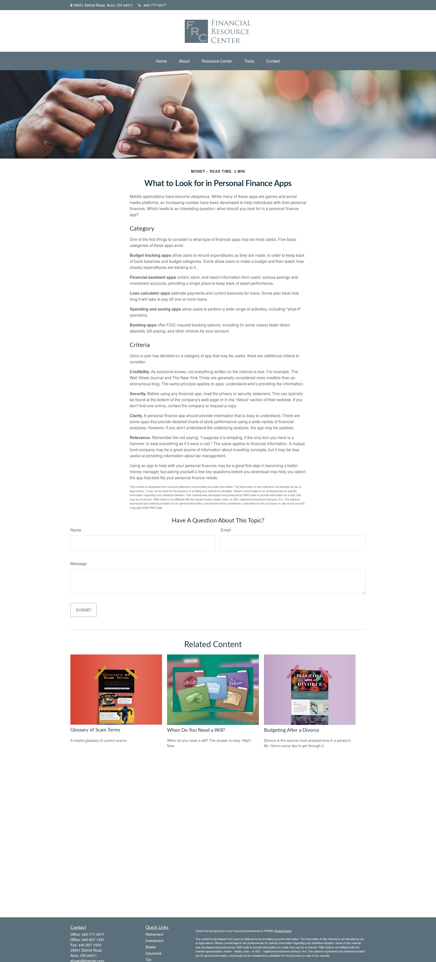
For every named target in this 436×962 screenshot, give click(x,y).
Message (78, 563)
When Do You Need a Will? (196, 730)
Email (226, 530)
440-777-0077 (155, 5)
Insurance (153, 953)
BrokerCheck (283, 931)
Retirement (154, 934)
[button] (161, 61)
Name (75, 530)
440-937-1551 (93, 939)
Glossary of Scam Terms (95, 730)
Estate (151, 946)
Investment (154, 940)
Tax (148, 959)
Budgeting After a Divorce (291, 730)
